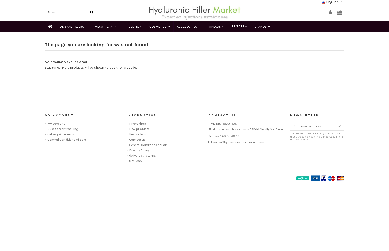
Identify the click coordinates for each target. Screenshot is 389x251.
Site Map (135, 161)
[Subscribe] (339, 126)
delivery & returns (60, 134)
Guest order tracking (62, 129)
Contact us (137, 140)
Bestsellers (137, 134)
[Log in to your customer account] (330, 12)
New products (139, 129)
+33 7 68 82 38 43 (226, 136)
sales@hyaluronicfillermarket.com (238, 142)
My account (56, 124)
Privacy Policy (139, 150)
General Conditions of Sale (66, 140)
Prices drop (137, 124)
